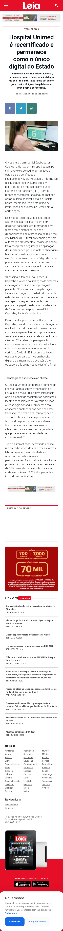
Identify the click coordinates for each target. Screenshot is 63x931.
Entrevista (28, 767)
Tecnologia (24, 598)
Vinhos (45, 788)
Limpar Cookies (37, 921)
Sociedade (47, 778)
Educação (28, 761)
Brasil (7, 767)
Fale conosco (11, 805)
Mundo (45, 751)
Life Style (28, 781)
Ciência (8, 774)
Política (45, 761)
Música (45, 754)
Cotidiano (9, 784)
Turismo (46, 784)
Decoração (29, 751)
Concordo (14, 921)
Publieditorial (48, 764)
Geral (26, 778)
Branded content (13, 764)
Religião (46, 767)
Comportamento (12, 781)
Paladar (45, 757)
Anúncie (9, 808)
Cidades (9, 771)
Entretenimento (31, 764)
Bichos (8, 761)
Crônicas (9, 788)
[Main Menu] (6, 5)
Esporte (27, 774)
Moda (26, 788)
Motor (26, 791)
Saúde (45, 771)
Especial (27, 771)
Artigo (8, 754)
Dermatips (28, 754)
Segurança (47, 774)
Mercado (28, 784)
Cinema (8, 778)
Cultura (8, 791)
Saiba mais (11, 913)
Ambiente (9, 751)
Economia (28, 757)
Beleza (8, 757)
